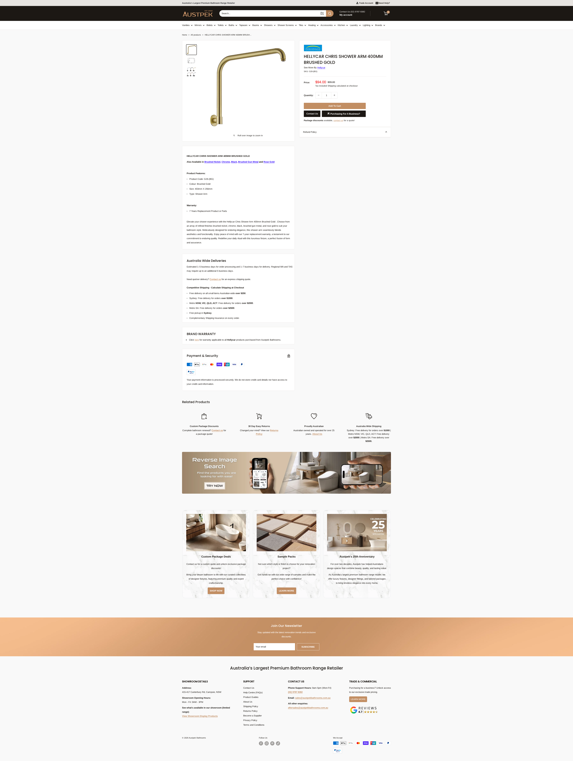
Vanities (186, 25)
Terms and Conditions (253, 725)
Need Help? (384, 3)
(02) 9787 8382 (295, 692)
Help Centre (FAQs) (253, 692)
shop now (216, 590)
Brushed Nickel (212, 162)
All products (196, 35)
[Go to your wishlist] (377, 13)
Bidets (210, 25)
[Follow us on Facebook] (261, 743)
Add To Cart (334, 106)
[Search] (330, 13)
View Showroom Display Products (200, 716)
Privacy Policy (250, 720)
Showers (268, 25)
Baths (231, 25)
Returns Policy (250, 711)
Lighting (366, 25)
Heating (312, 25)
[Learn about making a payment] (215, 369)
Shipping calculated (337, 86)
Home (184, 35)
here (197, 340)
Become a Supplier (252, 715)
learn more (286, 590)
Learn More (358, 699)
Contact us (215, 279)
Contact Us (312, 113)
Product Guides (250, 697)
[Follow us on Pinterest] (272, 743)
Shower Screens (286, 25)
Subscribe (308, 647)
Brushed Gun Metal (248, 162)
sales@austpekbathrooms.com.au (313, 698)
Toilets (221, 25)
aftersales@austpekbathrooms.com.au (308, 707)
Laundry (354, 25)
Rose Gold (269, 162)
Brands (378, 25)
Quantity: (309, 95)
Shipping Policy (250, 706)
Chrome (226, 162)
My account (345, 15)
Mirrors (198, 25)
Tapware (243, 25)
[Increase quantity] (334, 95)
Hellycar (321, 67)
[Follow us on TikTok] (278, 743)
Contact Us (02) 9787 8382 (352, 11)
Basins (255, 25)
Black (234, 162)
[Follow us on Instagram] (267, 743)
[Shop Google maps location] (364, 707)
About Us (317, 434)
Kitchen (341, 25)
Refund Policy (310, 132)
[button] (387, 13)
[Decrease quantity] (318, 95)
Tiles (301, 25)
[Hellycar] (319, 45)
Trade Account (366, 3)
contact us (338, 120)
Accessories (327, 25)
